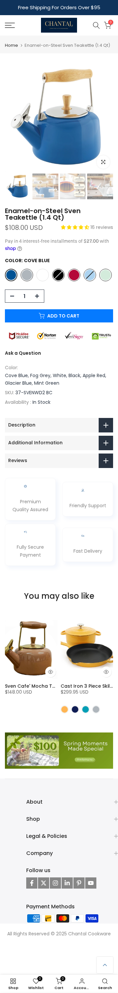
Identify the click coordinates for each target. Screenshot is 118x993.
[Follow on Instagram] (55, 883)
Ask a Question (23, 353)
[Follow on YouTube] (90, 883)
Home (11, 45)
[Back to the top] (105, 965)
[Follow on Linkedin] (67, 883)
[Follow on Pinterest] (79, 883)
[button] (75, 227)
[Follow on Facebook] (31, 883)
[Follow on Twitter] (43, 883)
